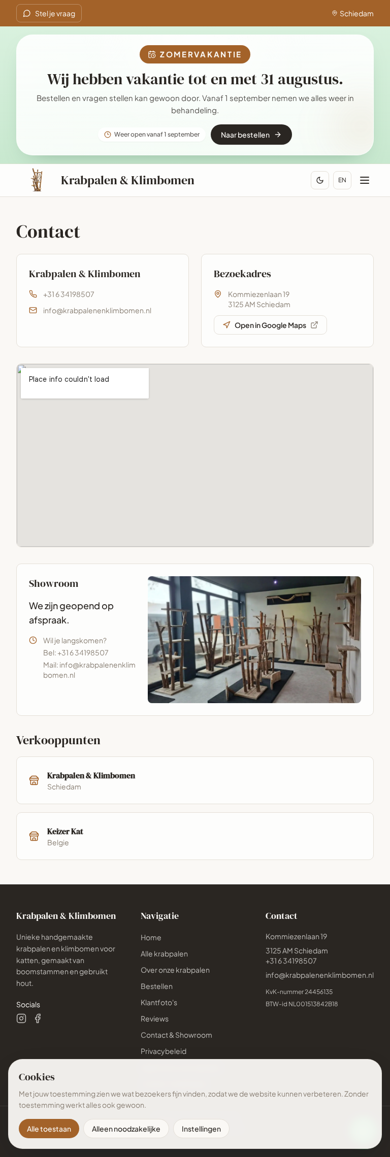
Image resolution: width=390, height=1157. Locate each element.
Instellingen (201, 1128)
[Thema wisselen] (320, 180)
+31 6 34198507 (68, 294)
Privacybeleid (163, 1050)
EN (342, 180)
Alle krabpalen (164, 953)
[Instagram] (21, 1018)
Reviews (155, 1018)
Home (151, 937)
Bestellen (157, 985)
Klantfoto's (159, 1002)
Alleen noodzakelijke (126, 1128)
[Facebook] (37, 1018)
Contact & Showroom (176, 1034)
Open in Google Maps (270, 324)
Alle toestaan (49, 1128)
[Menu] (364, 180)
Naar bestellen (245, 134)
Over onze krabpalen (175, 969)
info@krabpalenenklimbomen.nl (97, 310)
